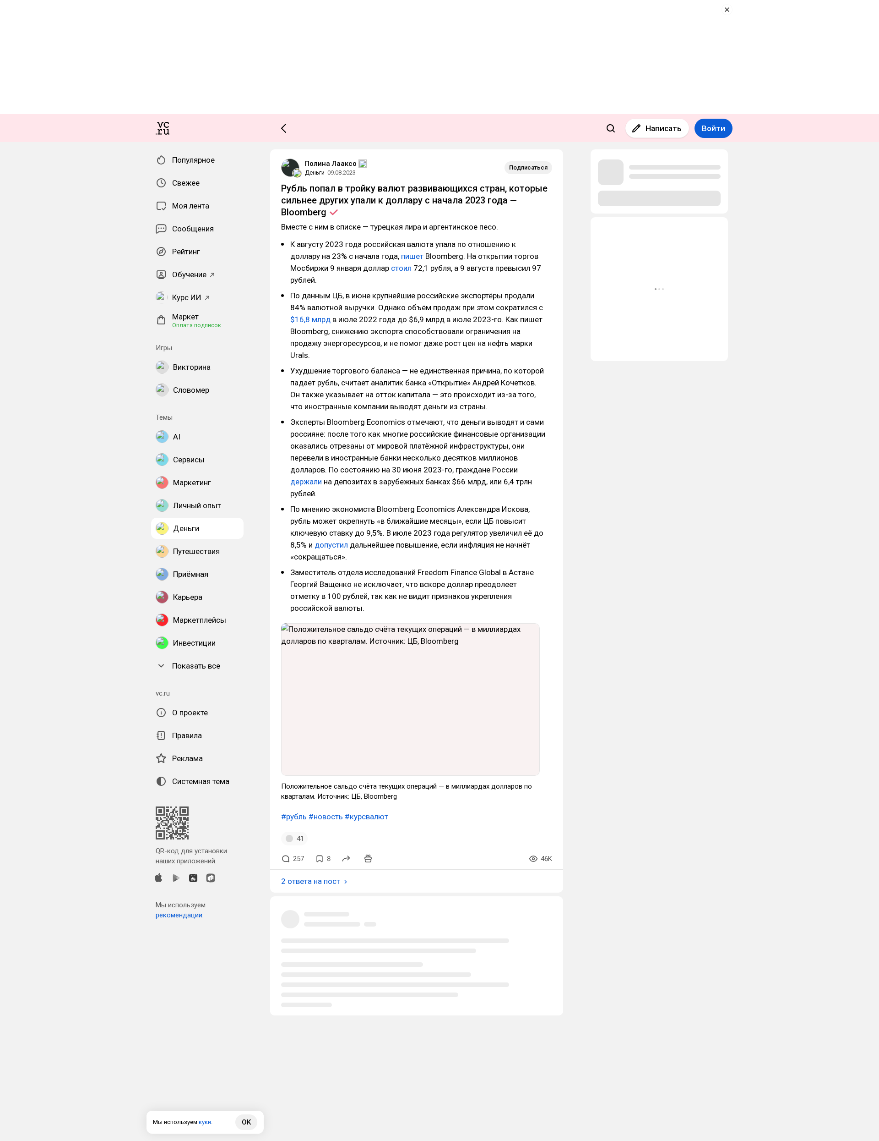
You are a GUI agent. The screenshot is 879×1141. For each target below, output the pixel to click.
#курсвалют (366, 816)
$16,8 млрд (310, 319)
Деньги (315, 172)
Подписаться (528, 167)
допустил (331, 544)
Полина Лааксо (331, 163)
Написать (664, 128)
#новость (326, 816)
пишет (412, 256)
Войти (713, 128)
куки (205, 1122)
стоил (401, 268)
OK (246, 1122)
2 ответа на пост (310, 881)
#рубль (294, 816)
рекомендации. (180, 915)
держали (306, 481)
